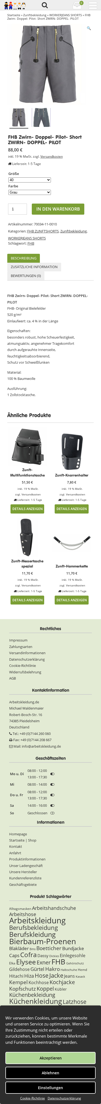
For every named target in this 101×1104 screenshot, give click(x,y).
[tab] (23, 258)
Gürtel (37, 969)
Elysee (26, 961)
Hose (41, 975)
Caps (14, 955)
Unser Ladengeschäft (26, 865)
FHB (30, 243)
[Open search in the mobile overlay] (44, 5)
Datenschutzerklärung (64, 1098)
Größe (13, 173)
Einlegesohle (72, 955)
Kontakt (15, 846)
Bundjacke (73, 948)
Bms (33, 949)
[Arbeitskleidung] (15, 5)
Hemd (82, 969)
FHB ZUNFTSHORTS (43, 231)
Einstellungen (50, 1087)
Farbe (13, 186)
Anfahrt (15, 852)
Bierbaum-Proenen (42, 941)
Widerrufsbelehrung (25, 672)
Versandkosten (51, 156)
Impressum (18, 640)
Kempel (18, 982)
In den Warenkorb (58, 209)
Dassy (42, 955)
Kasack (80, 976)
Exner (44, 962)
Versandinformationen (27, 652)
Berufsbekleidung (33, 927)
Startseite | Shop (22, 840)
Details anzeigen (27, 509)
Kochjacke (62, 982)
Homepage (18, 834)
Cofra (28, 954)
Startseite (13, 15)
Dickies (54, 956)
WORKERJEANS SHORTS (65, 15)
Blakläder (19, 948)
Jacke (56, 975)
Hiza (29, 976)
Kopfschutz (22, 988)
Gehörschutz (75, 963)
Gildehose (19, 969)
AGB (12, 678)
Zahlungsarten (20, 646)
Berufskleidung (32, 934)
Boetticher (48, 948)
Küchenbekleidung (32, 994)
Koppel (45, 988)
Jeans (69, 976)
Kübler (61, 989)
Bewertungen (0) (26, 275)
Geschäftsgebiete (23, 884)
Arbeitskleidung (37, 920)
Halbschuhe (69, 970)
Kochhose (39, 982)
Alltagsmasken (20, 908)
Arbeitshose (22, 914)
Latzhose (74, 1001)
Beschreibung (23, 258)
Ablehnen (50, 1072)
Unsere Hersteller (23, 871)
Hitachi (16, 976)
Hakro (52, 968)
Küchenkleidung (35, 1001)
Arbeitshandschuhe (54, 908)
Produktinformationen (27, 859)
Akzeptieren (51, 1058)
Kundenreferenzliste (25, 878)
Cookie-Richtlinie (32, 1098)
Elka (12, 963)
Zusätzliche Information (34, 266)
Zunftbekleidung (34, 15)
